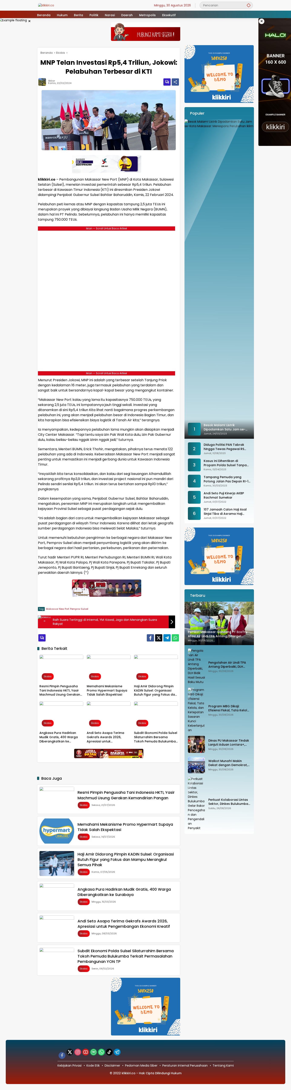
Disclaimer (112, 1065)
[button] (248, 5)
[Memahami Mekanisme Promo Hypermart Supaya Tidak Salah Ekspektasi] (109, 668)
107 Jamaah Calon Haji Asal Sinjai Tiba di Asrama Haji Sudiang (225, 512)
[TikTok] (109, 1052)
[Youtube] (85, 1052)
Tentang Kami (223, 1065)
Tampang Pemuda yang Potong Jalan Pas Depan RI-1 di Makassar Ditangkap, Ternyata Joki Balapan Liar (226, 479)
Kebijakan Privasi (70, 1065)
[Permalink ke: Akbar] (43, 82)
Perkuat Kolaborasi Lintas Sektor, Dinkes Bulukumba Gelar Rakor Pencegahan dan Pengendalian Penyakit (229, 802)
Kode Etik (93, 1065)
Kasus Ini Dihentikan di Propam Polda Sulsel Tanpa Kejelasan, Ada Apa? (225, 463)
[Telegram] (167, 637)
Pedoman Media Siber (141, 1065)
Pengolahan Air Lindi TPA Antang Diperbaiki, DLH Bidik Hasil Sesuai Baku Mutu (227, 665)
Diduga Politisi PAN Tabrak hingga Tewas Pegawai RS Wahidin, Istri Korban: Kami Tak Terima (224, 447)
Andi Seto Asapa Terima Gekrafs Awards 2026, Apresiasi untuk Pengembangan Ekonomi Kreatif (106, 737)
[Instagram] (77, 1052)
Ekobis (48, 676)
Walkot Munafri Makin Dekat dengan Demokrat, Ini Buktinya (228, 763)
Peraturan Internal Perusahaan (185, 1065)
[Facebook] (150, 637)
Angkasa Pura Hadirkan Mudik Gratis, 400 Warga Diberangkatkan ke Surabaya (58, 737)
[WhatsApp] (175, 637)
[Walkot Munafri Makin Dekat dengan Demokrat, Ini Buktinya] (196, 764)
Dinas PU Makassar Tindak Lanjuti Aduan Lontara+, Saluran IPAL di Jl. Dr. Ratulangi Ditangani (228, 743)
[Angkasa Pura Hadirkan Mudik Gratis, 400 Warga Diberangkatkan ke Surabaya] (61, 715)
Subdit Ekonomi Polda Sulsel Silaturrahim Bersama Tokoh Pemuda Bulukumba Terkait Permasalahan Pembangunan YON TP (155, 737)
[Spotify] (93, 1052)
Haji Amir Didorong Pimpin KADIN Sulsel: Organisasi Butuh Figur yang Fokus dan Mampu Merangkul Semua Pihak (155, 690)
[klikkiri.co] (46, 5)
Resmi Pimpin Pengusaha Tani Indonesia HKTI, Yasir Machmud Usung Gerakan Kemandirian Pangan (59, 690)
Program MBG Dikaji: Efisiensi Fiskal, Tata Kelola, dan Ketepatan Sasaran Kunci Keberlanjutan (229, 708)
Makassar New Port (57, 609)
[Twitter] (158, 637)
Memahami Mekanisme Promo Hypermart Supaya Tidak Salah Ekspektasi (107, 690)
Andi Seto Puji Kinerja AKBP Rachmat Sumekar (224, 495)
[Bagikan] (175, 82)
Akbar (51, 81)
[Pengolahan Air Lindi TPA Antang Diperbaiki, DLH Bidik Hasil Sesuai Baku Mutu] (196, 666)
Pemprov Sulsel (79, 609)
